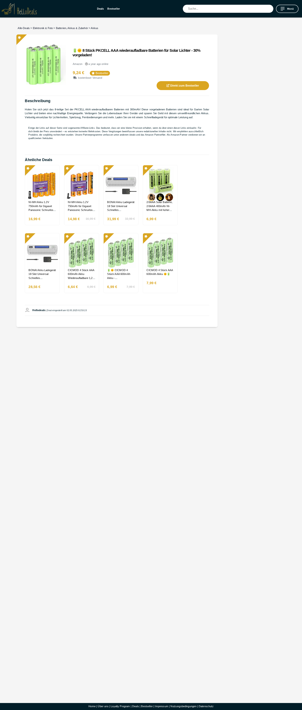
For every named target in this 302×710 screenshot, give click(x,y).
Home (92, 706)
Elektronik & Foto (43, 28)
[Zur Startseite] (19, 9)
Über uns (103, 706)
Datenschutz (206, 706)
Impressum (161, 706)
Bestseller (113, 8)
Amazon (77, 63)
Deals (100, 8)
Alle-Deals (24, 28)
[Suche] (270, 9)
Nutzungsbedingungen (183, 706)
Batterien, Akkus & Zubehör (72, 28)
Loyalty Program (120, 706)
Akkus (94, 28)
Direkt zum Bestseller (184, 85)
